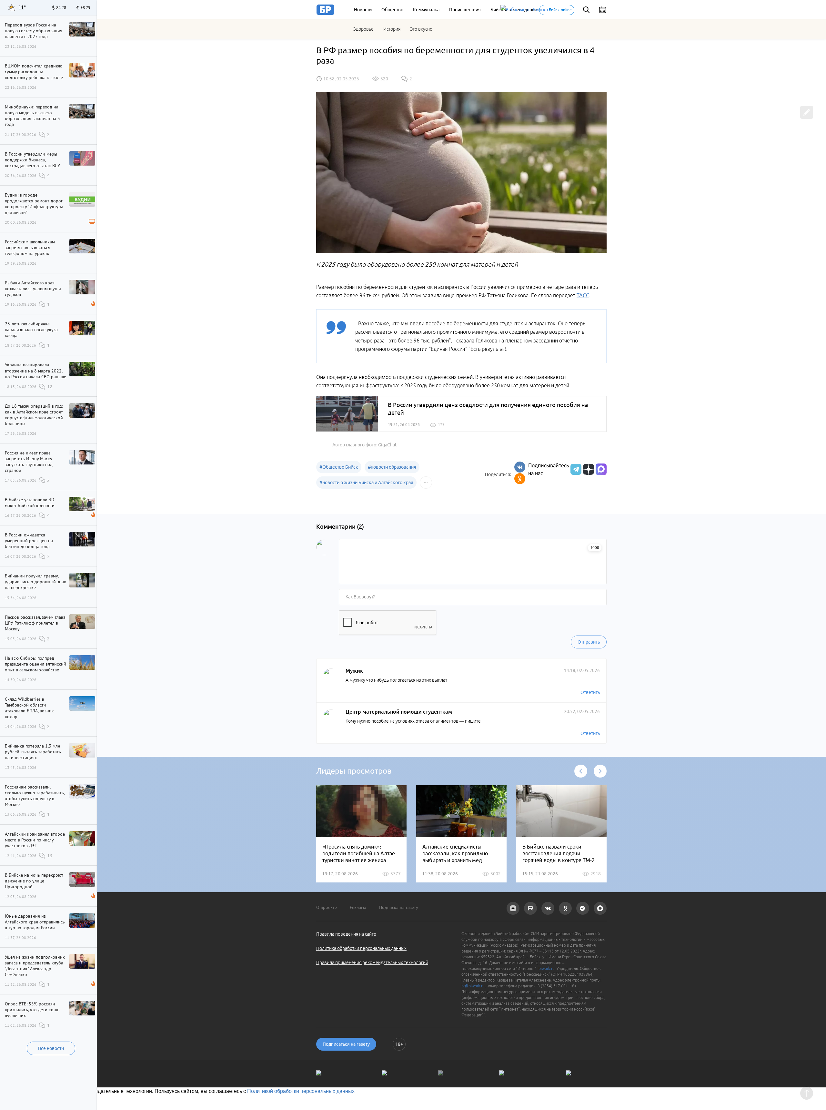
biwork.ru (547, 968)
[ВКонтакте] (519, 467)
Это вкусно (421, 29)
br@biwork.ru (473, 986)
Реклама (358, 907)
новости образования (392, 467)
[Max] (601, 469)
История (391, 29)
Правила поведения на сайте (346, 934)
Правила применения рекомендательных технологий (372, 962)
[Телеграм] (575, 469)
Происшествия (465, 9)
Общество (392, 9)
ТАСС (583, 295)
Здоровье (363, 29)
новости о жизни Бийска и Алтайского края (366, 482)
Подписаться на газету (346, 1044)
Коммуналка (426, 9)
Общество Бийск (338, 467)
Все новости (51, 1048)
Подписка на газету (398, 907)
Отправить (589, 642)
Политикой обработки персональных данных (301, 1091)
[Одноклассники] (519, 478)
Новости (363, 9)
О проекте (326, 907)
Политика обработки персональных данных (361, 948)
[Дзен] (587, 469)
